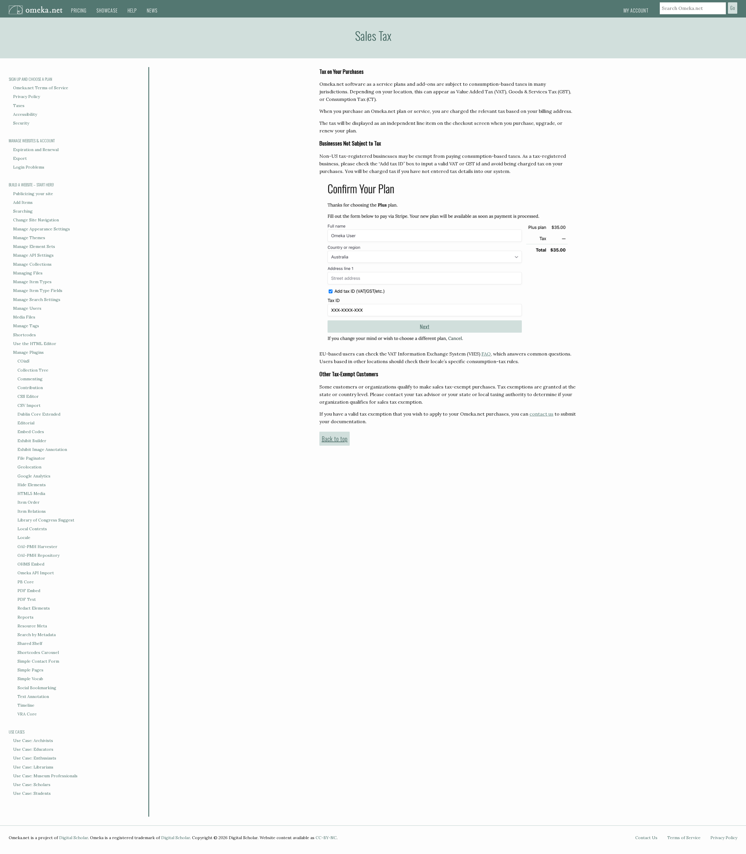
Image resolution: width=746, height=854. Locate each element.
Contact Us (646, 837)
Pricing (79, 10)
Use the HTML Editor (34, 343)
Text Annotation (33, 696)
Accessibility (25, 114)
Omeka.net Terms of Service (40, 87)
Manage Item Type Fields (37, 290)
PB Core (25, 581)
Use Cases (16, 732)
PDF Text (26, 599)
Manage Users (27, 308)
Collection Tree (32, 370)
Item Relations (31, 511)
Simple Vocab (30, 678)
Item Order (28, 502)
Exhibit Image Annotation (42, 449)
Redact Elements (33, 608)
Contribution (30, 387)
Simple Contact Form (38, 661)
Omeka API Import (35, 572)
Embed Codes (30, 431)
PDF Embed (28, 590)
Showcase (107, 10)
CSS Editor (28, 396)
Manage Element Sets (34, 246)
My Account (636, 10)
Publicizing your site (33, 193)
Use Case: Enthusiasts (34, 758)
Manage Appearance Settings (41, 229)
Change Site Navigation (36, 220)
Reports (25, 617)
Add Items (23, 202)
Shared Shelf (29, 643)
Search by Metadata (36, 634)
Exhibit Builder (31, 440)
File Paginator (31, 458)
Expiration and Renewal (36, 149)
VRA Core (27, 714)
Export (20, 158)
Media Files (24, 317)
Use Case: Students (32, 793)
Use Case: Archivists (33, 740)
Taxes (18, 105)
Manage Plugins (28, 352)
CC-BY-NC (326, 837)
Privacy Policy (26, 96)
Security (21, 123)
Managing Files (28, 273)
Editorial (25, 423)
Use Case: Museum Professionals (45, 775)
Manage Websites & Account (32, 140)
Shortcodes (24, 334)
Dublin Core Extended (38, 414)
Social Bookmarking (36, 687)
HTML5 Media (31, 493)
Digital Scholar (73, 837)
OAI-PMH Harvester (37, 546)
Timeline (25, 705)
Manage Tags (26, 325)
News (152, 10)
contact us (541, 414)
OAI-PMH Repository (38, 555)
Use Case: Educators (33, 749)
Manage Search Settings (36, 299)
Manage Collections (32, 264)
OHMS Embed (30, 564)
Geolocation (29, 467)
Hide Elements (31, 484)
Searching (23, 211)
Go (732, 7)
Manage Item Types (32, 281)
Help (132, 10)
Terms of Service (684, 837)
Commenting (30, 379)
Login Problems (28, 167)
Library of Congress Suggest (45, 520)
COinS (23, 361)
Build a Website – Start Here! (31, 184)
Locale (23, 537)
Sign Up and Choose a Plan (30, 79)
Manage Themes (29, 237)
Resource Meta (32, 626)
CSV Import (29, 405)
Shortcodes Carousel (38, 652)
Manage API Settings (33, 255)
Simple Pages (30, 670)
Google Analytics (33, 476)
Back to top (335, 438)
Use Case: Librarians (33, 767)
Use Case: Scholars (31, 784)
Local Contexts (32, 528)
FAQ (486, 354)
